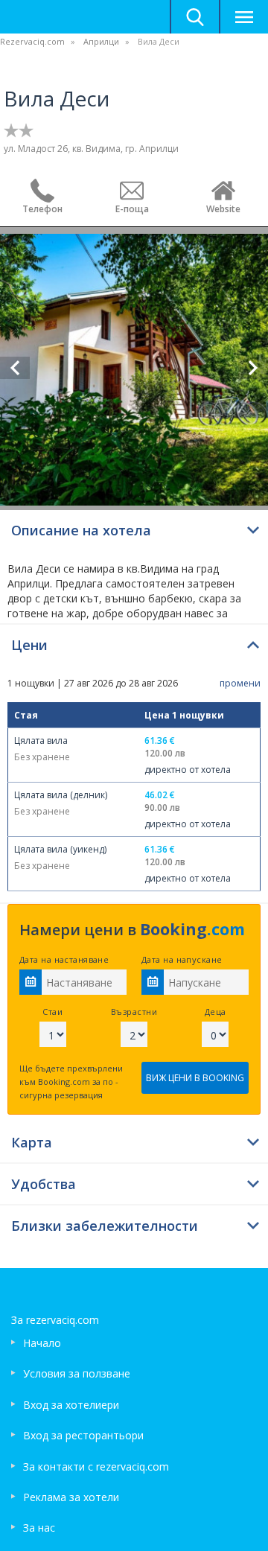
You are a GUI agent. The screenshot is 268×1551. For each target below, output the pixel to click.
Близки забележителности (104, 1226)
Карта (31, 1142)
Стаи (52, 1011)
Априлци (101, 41)
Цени (29, 645)
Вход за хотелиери (71, 1405)
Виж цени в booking (195, 1077)
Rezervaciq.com (32, 41)
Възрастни (134, 1011)
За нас (39, 1527)
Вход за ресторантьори (83, 1435)
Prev (15, 368)
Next (253, 368)
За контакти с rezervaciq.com (96, 1466)
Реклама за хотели (71, 1497)
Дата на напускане (181, 959)
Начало (42, 1343)
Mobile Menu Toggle (243, 17)
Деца (215, 1011)
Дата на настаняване (64, 959)
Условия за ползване (76, 1373)
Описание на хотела (81, 530)
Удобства (43, 1184)
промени (240, 683)
